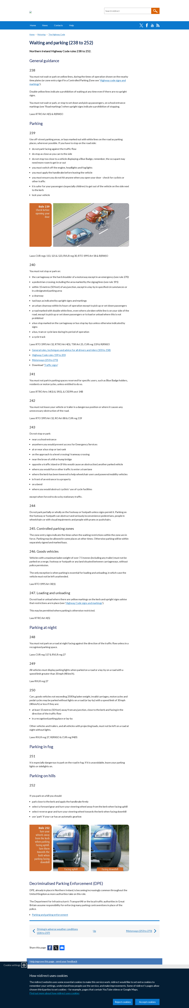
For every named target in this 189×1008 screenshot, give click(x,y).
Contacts (58, 25)
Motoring (41, 34)
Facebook (147, 25)
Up (94, 930)
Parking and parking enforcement (50, 914)
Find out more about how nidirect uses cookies (54, 993)
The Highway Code (56, 34)
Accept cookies (147, 1001)
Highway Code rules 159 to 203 (49, 355)
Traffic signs (51, 365)
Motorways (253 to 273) (45, 360)
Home (33, 25)
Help (71, 25)
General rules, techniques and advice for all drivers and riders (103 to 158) (71, 350)
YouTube (152, 25)
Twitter (141, 25)
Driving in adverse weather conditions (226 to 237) (57, 931)
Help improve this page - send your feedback (53, 961)
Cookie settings (12, 965)
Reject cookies (123, 1001)
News (45, 25)
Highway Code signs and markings (84, 603)
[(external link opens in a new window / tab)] (49, 947)
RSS (158, 25)
